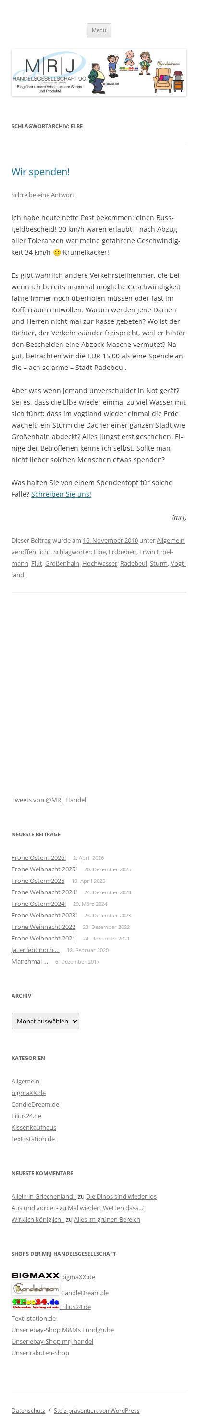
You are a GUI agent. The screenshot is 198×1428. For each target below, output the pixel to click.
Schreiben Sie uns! (61, 494)
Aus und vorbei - (35, 1207)
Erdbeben (122, 551)
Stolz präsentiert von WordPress (97, 1410)
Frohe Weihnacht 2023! (44, 915)
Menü (99, 30)
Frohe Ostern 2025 (38, 880)
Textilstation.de (34, 1318)
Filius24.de (26, 1115)
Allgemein (171, 540)
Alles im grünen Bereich (107, 1219)
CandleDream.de (35, 1104)
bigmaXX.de (29, 1092)
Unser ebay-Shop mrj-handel (52, 1341)
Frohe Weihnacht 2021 (43, 938)
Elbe (100, 551)
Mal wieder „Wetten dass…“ (107, 1207)
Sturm (159, 563)
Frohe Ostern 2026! (39, 857)
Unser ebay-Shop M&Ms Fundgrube (63, 1329)
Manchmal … (30, 961)
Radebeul (133, 563)
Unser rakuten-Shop (40, 1352)
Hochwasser (99, 563)
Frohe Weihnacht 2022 (43, 926)
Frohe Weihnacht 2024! (44, 892)
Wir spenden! (41, 171)
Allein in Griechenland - (44, 1196)
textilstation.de (33, 1138)
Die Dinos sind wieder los (121, 1196)
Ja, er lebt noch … (36, 949)
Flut (36, 563)
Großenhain (62, 563)
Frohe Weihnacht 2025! (44, 869)
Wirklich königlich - (38, 1219)
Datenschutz (28, 1410)
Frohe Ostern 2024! (39, 903)
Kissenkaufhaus (34, 1127)
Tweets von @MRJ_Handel (49, 800)
